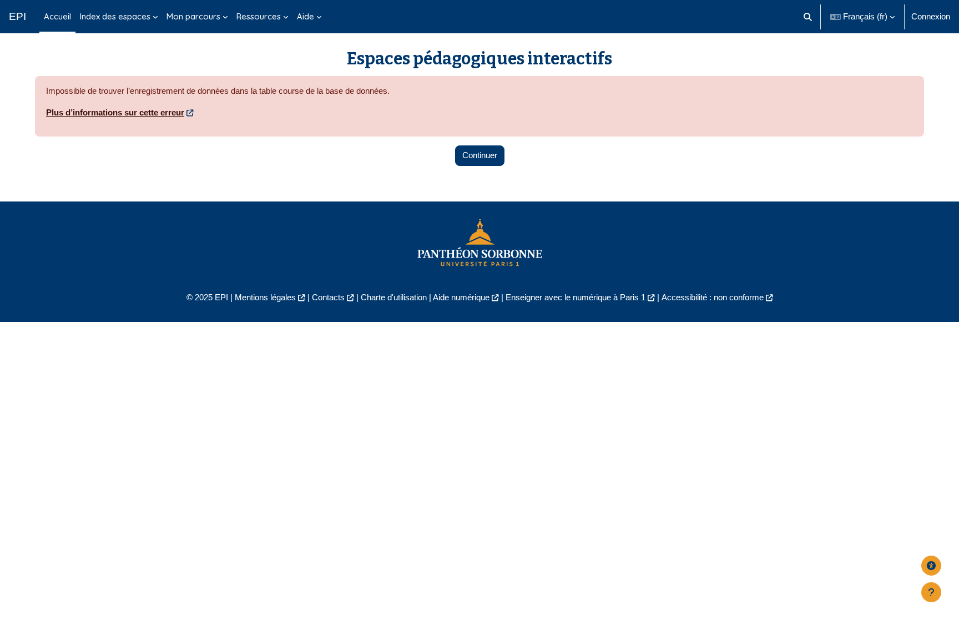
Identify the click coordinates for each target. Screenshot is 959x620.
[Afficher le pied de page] (931, 592)
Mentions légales (265, 297)
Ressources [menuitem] (258, 16)
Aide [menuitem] (305, 16)
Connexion (930, 16)
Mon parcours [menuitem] (193, 16)
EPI (17, 16)
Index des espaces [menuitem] (115, 16)
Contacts (328, 297)
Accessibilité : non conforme (713, 297)
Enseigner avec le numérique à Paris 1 (575, 297)
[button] (808, 16)
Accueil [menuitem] (57, 16)
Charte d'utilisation (394, 297)
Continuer (479, 155)
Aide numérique (461, 297)
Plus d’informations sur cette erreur (115, 112)
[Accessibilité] (931, 566)
